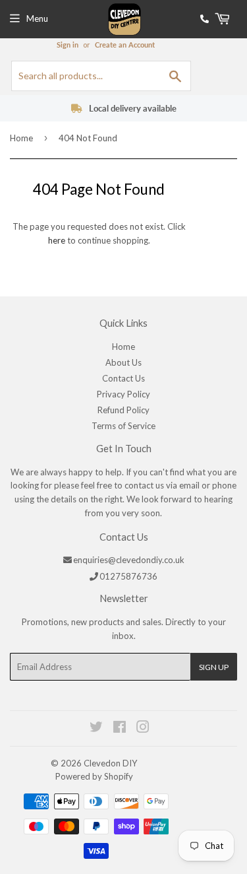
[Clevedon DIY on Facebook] (120, 728)
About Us (123, 362)
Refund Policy (123, 410)
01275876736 (128, 576)
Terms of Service (123, 425)
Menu (37, 18)
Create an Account (125, 44)
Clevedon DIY (110, 763)
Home (21, 138)
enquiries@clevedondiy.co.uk (128, 560)
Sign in (67, 44)
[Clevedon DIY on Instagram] (143, 728)
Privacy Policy (123, 394)
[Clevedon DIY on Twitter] (97, 728)
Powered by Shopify (94, 776)
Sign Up (214, 667)
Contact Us (123, 378)
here (56, 240)
